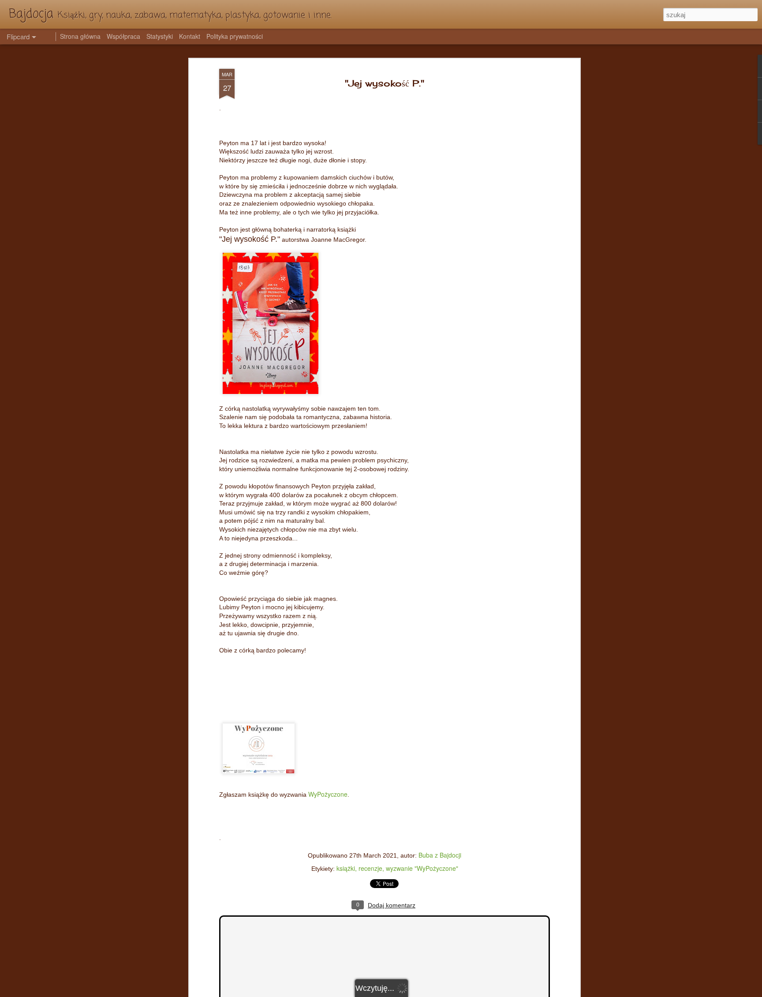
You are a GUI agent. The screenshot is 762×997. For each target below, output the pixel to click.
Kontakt (189, 36)
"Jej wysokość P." (384, 83)
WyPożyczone (327, 794)
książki (345, 868)
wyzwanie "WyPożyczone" (422, 868)
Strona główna (80, 36)
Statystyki (159, 36)
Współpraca (123, 36)
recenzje (370, 868)
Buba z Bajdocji (439, 855)
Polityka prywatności (234, 36)
